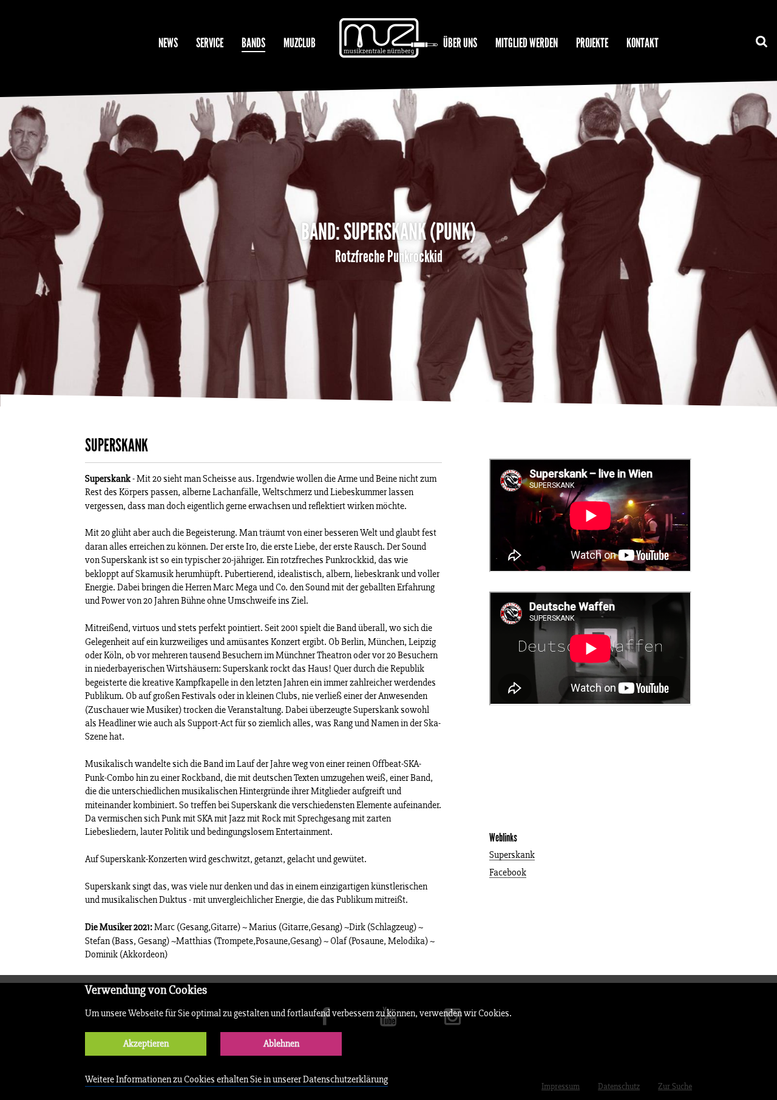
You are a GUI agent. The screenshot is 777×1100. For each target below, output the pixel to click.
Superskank (512, 855)
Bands (253, 43)
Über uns (460, 43)
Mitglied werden (526, 43)
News (168, 43)
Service (209, 43)
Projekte (592, 43)
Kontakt (642, 43)
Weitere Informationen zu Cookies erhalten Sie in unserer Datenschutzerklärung (236, 1079)
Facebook (507, 873)
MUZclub (299, 43)
